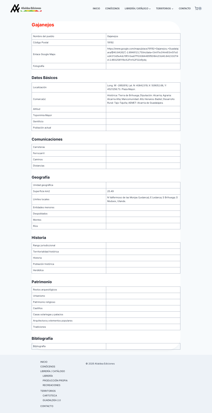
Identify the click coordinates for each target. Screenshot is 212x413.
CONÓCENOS (112, 8)
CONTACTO (185, 8)
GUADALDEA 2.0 (52, 400)
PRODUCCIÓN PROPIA (55, 380)
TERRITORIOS (48, 390)
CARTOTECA (50, 395)
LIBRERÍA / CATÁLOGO (52, 371)
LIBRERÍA (48, 375)
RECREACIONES (51, 385)
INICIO (96, 8)
